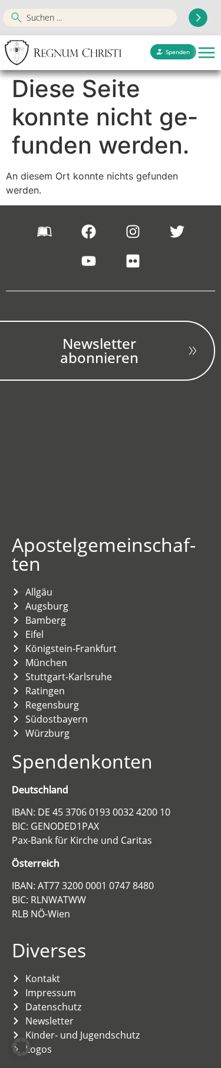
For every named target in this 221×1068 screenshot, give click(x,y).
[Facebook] (88, 232)
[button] (206, 52)
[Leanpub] (44, 232)
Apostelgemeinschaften (104, 554)
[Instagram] (132, 232)
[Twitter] (177, 232)
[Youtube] (88, 261)
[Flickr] (132, 261)
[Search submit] (198, 17)
